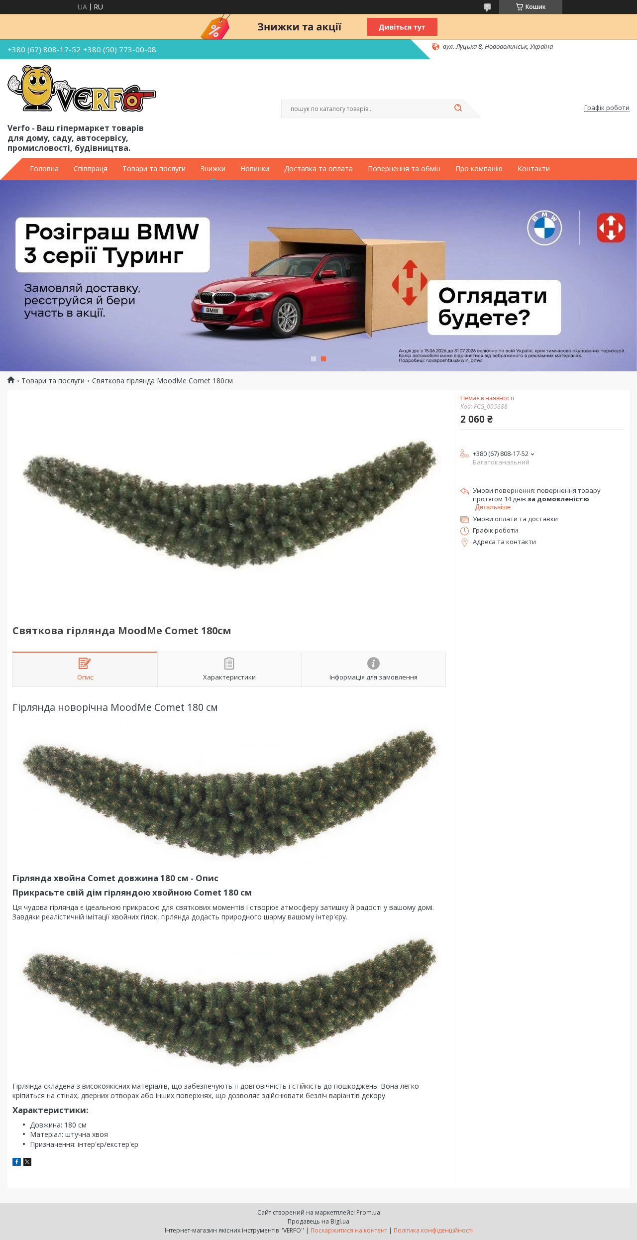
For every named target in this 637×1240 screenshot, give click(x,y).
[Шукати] (458, 108)
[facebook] (16, 1163)
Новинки (254, 168)
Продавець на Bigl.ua (318, 1221)
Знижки (213, 168)
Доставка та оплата (318, 168)
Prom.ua (368, 1212)
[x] (27, 1163)
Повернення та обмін (404, 168)
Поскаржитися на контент (349, 1230)
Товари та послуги (154, 168)
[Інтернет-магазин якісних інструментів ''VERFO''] (81, 89)
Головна (44, 168)
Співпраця (90, 168)
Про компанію (479, 168)
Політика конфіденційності (433, 1230)
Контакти (534, 168)
